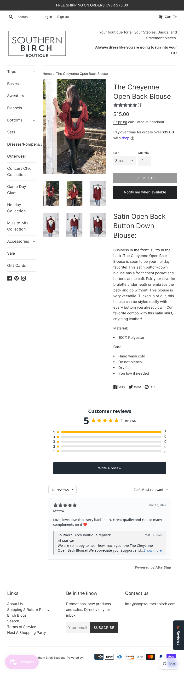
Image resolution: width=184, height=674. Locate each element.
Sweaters (15, 95)
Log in (47, 17)
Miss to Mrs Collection (17, 225)
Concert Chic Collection (19, 171)
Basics (13, 83)
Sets (11, 132)
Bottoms (21, 120)
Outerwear (16, 156)
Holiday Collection (16, 207)
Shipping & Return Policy (28, 609)
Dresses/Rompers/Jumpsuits (21, 144)
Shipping (120, 122)
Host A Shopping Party (26, 632)
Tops (21, 71)
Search (13, 621)
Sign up (63, 17)
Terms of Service (21, 627)
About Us (15, 604)
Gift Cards (16, 265)
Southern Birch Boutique (49, 657)
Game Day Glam (16, 189)
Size (116, 153)
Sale (11, 253)
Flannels (14, 107)
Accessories (21, 241)
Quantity (144, 152)
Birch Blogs (17, 615)
